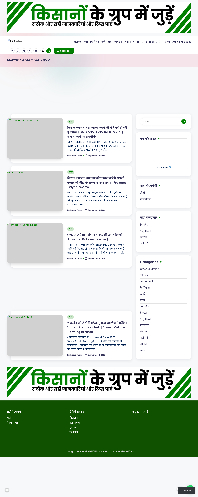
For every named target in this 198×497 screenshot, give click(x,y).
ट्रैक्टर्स (143, 237)
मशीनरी (144, 243)
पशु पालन (145, 231)
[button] (64, 51)
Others (144, 275)
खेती (70, 229)
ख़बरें (71, 121)
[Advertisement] (99, 87)
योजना (143, 350)
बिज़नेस (144, 224)
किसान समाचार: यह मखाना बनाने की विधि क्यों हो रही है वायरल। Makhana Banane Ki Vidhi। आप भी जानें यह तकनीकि (97, 131)
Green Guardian (149, 269)
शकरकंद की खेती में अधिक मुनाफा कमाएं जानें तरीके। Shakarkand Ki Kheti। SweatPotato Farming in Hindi (97, 327)
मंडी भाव (144, 331)
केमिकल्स (145, 199)
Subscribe (187, 490)
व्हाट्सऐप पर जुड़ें (140, 411)
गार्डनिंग (144, 306)
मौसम (143, 344)
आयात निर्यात (147, 281)
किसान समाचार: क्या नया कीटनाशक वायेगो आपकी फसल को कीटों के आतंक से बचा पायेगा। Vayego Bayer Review (96, 182)
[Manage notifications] (7, 490)
